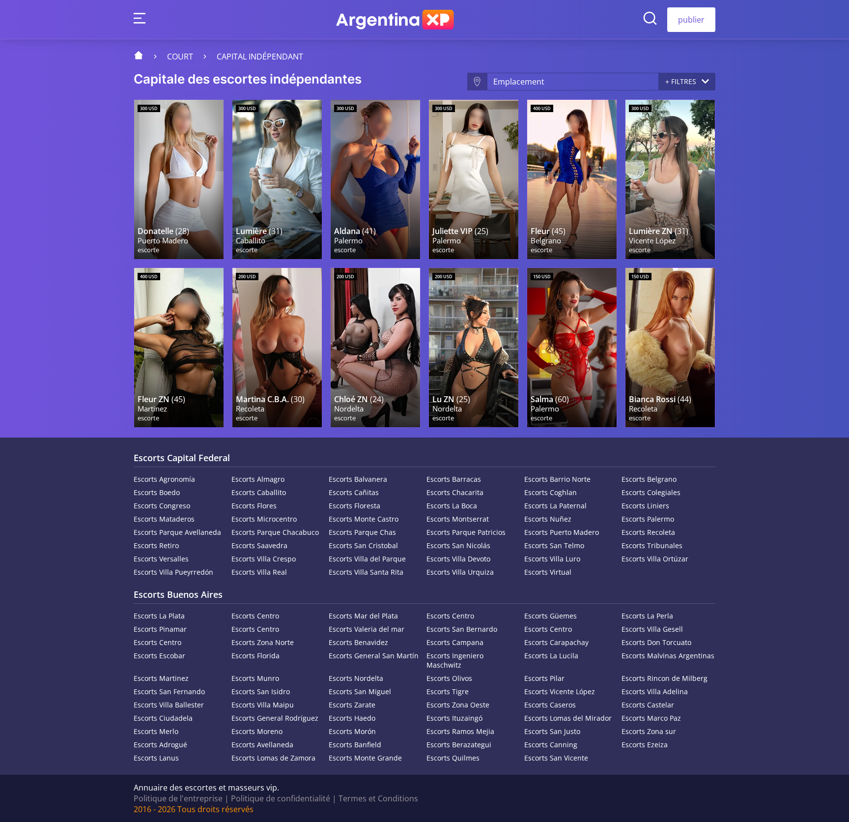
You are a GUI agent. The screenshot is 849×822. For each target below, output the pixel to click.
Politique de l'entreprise (178, 798)
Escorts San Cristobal (363, 545)
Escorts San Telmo (554, 545)
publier (691, 19)
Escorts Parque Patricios (466, 532)
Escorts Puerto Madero (561, 532)
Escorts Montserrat (457, 519)
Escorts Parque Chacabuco (275, 532)
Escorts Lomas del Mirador (568, 718)
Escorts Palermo (648, 519)
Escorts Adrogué (160, 744)
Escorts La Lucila (551, 655)
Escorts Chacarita (454, 492)
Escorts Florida (255, 655)
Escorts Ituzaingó (454, 718)
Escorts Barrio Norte (557, 479)
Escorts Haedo (352, 718)
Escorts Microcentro (264, 519)
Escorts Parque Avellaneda (177, 532)
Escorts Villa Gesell (652, 629)
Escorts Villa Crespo (263, 558)
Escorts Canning (550, 744)
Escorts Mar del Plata (363, 615)
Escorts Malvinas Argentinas (668, 655)
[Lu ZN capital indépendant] (473, 347)
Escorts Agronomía (164, 479)
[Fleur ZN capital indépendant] (179, 347)
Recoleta (250, 408)
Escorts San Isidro (260, 691)
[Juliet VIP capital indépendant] (473, 179)
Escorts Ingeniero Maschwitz (454, 660)
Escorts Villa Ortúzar (655, 558)
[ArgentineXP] (395, 19)
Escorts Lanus (156, 758)
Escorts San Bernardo (461, 629)
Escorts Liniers (645, 505)
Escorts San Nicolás (458, 545)
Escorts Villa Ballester (169, 704)
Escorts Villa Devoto (458, 558)
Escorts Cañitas (354, 492)
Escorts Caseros (550, 704)
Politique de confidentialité (280, 798)
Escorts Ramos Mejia (460, 731)
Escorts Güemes (550, 615)
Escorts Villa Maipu (262, 704)
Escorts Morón (352, 731)
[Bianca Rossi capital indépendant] (670, 347)
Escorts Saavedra (259, 545)
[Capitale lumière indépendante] (277, 179)
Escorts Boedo (157, 492)
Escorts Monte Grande (365, 758)
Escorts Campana (454, 642)
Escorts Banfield (355, 744)
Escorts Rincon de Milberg (665, 678)
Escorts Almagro (257, 479)
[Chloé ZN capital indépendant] (375, 347)
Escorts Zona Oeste (457, 704)
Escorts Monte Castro (363, 519)
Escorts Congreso (162, 505)
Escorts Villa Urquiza (460, 572)
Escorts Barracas (453, 479)
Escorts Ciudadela (163, 718)
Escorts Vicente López (559, 691)
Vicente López (652, 240)
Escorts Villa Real (259, 572)
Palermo (348, 240)
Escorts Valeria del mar (366, 629)
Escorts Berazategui (458, 744)
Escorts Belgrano (649, 479)
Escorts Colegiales (651, 492)
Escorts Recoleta (648, 532)
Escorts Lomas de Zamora (273, 758)
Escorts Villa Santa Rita (366, 572)
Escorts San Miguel (360, 691)
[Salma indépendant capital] (572, 347)
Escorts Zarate (352, 704)
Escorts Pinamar (160, 629)
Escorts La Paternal (555, 505)
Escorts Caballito (258, 492)
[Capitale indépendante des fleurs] (572, 179)
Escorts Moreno (257, 731)
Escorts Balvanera (358, 479)
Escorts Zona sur (649, 731)
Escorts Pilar (544, 678)
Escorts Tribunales (652, 545)
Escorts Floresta (354, 505)
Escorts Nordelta (356, 678)
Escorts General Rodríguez (274, 718)
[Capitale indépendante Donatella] (179, 179)
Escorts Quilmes (453, 758)
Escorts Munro (255, 678)
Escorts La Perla (647, 615)
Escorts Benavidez (358, 642)
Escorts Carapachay (556, 642)
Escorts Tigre (447, 691)
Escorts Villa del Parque (367, 558)
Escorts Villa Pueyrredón (173, 572)
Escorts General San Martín (374, 655)
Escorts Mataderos (164, 519)
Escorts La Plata (159, 615)
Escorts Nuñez (547, 519)
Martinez (152, 408)
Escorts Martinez (161, 678)
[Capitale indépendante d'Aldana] (375, 179)
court (180, 56)
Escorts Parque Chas (362, 532)
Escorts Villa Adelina (655, 691)
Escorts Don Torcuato (656, 642)
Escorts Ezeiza (645, 744)
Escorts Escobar (159, 655)
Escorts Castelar (648, 704)
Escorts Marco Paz (651, 718)
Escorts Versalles (161, 558)
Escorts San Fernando (169, 691)
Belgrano (546, 240)
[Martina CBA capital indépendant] (277, 347)
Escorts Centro (255, 615)
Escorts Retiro (156, 545)
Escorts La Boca (451, 505)
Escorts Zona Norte (262, 642)
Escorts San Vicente (556, 758)
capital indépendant (260, 56)
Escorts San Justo (552, 731)
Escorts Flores (254, 505)
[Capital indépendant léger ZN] (670, 179)
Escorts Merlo (156, 731)
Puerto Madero (163, 240)
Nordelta (349, 408)
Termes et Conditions (378, 798)
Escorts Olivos (449, 678)
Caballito (250, 240)
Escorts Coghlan (550, 492)
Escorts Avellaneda (262, 744)
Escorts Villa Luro (552, 558)
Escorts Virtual (547, 572)
